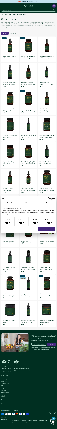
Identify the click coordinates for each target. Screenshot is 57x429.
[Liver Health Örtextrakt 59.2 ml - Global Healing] (28, 178)
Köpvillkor (24, 420)
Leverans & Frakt (43, 420)
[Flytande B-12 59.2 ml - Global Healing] (47, 98)
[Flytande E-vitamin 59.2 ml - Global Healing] (28, 310)
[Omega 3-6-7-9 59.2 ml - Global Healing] (28, 283)
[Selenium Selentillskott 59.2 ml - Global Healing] (10, 72)
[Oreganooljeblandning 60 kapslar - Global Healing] (47, 125)
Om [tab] (47, 202)
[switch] (21, 223)
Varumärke (15, 14)
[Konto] (49, 6)
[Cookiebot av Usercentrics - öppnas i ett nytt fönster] (48, 198)
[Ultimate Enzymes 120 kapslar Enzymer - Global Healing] (47, 178)
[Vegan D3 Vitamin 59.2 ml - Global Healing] (47, 45)
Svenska (16, 410)
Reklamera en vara (32, 420)
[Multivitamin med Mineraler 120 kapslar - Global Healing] (10, 283)
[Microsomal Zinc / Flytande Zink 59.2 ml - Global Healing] (47, 72)
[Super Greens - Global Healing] (10, 310)
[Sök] (54, 10)
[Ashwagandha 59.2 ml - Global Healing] (10, 257)
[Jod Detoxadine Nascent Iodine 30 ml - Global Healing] (10, 45)
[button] (53, 421)
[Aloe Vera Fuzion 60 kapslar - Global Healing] (28, 98)
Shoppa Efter (8, 14)
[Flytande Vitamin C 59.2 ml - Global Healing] (47, 151)
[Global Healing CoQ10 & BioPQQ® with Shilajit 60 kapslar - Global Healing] (28, 151)
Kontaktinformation (17, 422)
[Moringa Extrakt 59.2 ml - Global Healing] (28, 125)
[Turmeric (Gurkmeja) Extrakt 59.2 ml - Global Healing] (28, 72)
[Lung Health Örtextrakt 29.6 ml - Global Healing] (28, 257)
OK (46, 229)
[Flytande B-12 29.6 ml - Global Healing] (10, 178)
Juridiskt (25, 422)
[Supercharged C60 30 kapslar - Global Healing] (47, 257)
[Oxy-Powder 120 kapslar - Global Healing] (28, 45)
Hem (2, 14)
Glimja (6, 418)
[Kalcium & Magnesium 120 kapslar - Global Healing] (10, 98)
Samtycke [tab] (9, 202)
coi (6, 419)
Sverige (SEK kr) (7, 410)
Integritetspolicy (16, 420)
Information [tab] (28, 202)
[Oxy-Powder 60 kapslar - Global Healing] (10, 151)
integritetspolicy (45, 349)
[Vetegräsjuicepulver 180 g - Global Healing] (47, 310)
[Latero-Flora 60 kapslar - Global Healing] (10, 125)
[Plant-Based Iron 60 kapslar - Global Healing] (47, 283)
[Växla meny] (2, 6)
